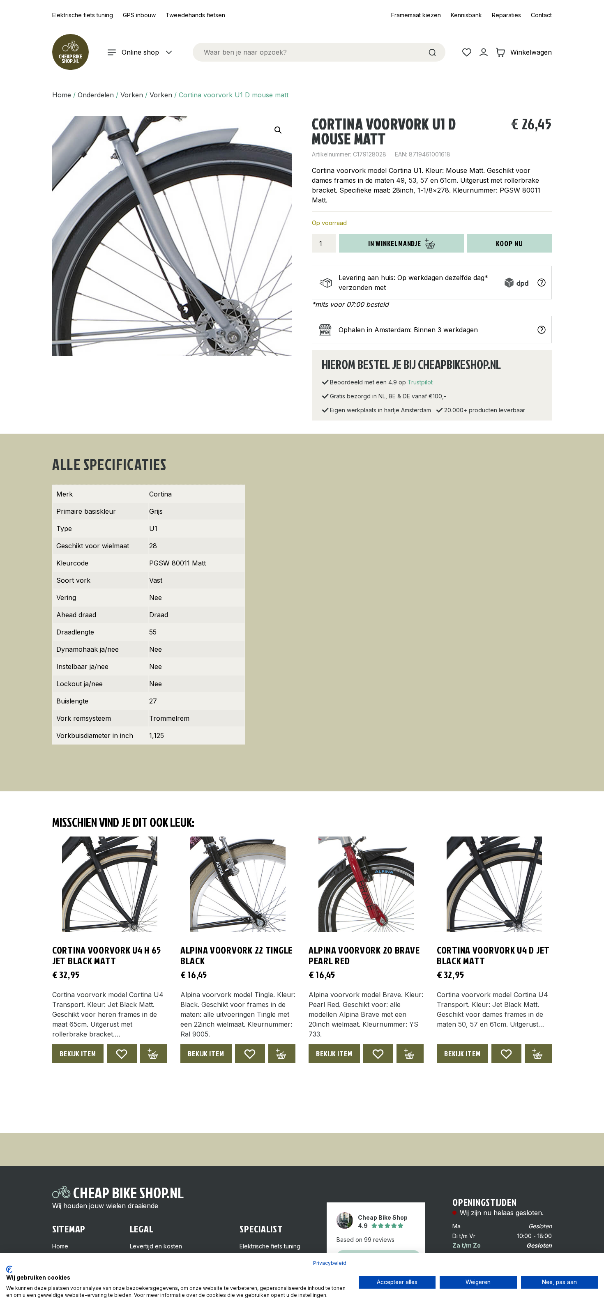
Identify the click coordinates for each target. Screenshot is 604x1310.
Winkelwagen (531, 52)
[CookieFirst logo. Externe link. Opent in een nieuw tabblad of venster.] (9, 1269)
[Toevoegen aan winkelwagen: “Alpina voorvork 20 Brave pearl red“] (410, 1053)
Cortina (160, 494)
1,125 (156, 735)
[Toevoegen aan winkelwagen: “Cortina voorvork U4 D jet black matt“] (538, 1053)
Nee (155, 597)
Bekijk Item (78, 1053)
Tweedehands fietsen (195, 14)
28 (153, 546)
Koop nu (509, 243)
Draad (158, 615)
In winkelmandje (395, 243)
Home (61, 95)
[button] (278, 130)
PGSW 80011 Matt (177, 563)
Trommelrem (169, 718)
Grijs (156, 511)
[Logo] (70, 52)
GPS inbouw (139, 14)
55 (153, 632)
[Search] (432, 52)
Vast (155, 580)
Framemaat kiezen (416, 14)
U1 (153, 528)
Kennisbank (466, 14)
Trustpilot (420, 382)
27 (153, 701)
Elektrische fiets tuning (82, 14)
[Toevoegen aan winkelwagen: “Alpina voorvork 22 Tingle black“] (281, 1053)
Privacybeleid (329, 1263)
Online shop (140, 52)
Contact (541, 14)
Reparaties (506, 14)
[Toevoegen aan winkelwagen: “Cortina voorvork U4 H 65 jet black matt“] (153, 1053)
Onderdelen (96, 95)
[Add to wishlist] (122, 1053)
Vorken (131, 95)
